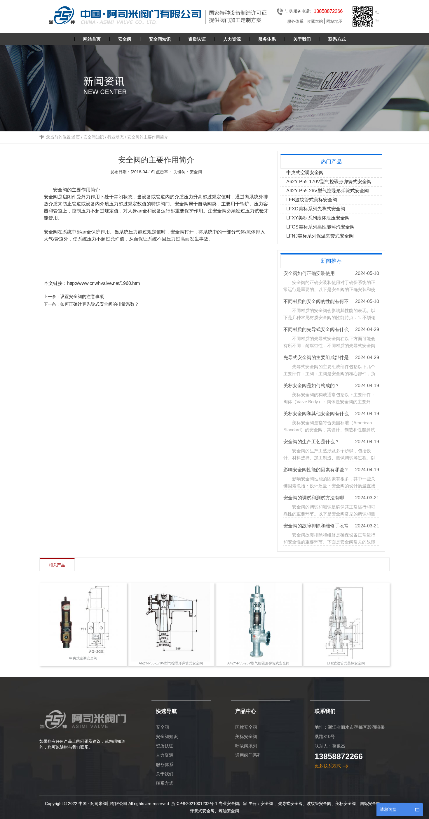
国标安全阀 (246, 727)
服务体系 (295, 21)
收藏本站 (315, 21)
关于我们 (164, 773)
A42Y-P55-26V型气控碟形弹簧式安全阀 (327, 190)
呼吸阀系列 (246, 745)
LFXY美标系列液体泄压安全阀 (318, 217)
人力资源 (164, 755)
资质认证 (164, 745)
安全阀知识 (93, 137)
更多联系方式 (328, 765)
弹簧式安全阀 (202, 810)
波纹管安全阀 (319, 803)
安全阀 (162, 727)
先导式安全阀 (290, 803)
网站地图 (334, 21)
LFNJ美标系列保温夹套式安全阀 (320, 235)
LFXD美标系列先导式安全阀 (315, 208)
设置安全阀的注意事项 (82, 296)
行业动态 (115, 137)
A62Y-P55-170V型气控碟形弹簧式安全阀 (329, 181)
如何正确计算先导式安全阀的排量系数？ (99, 304)
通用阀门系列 (248, 755)
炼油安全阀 (229, 810)
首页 (76, 137)
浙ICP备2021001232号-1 (194, 803)
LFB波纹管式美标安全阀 (311, 199)
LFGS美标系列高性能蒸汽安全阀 (320, 226)
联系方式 (164, 783)
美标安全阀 (246, 736)
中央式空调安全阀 (305, 172)
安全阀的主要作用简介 (147, 137)
